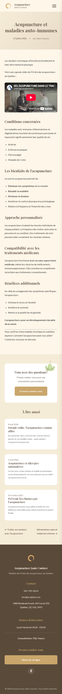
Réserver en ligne (31, 659)
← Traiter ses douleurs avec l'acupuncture (16, 531)
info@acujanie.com (31, 597)
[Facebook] (31, 671)
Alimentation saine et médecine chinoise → (47, 531)
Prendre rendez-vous (31, 391)
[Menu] (54, 6)
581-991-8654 (31, 590)
